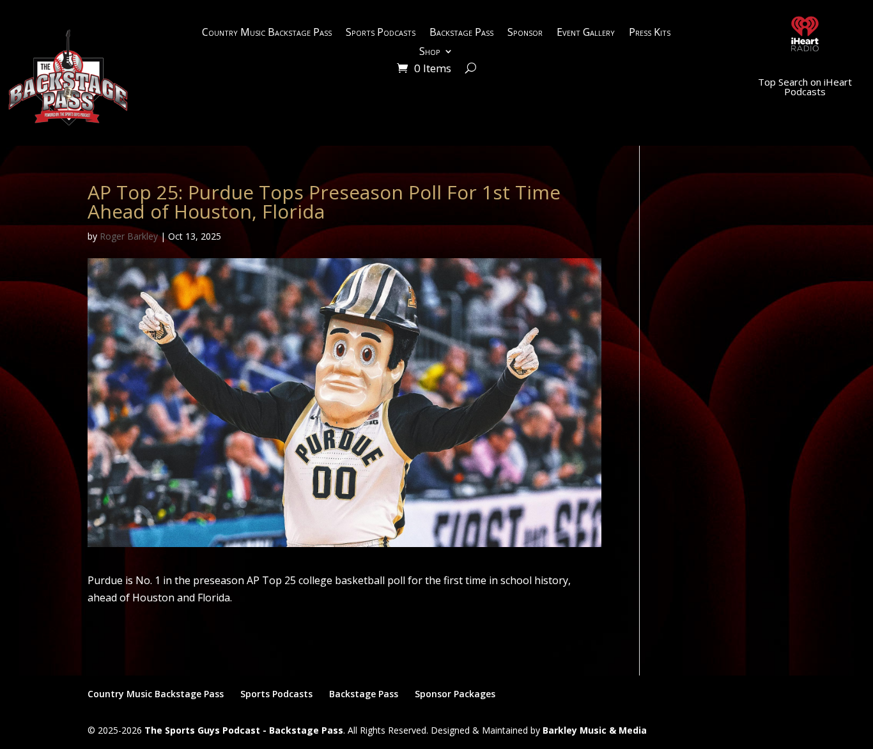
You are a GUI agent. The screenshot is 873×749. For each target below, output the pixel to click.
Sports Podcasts (380, 33)
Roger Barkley (129, 236)
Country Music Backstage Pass (267, 33)
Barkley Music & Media (595, 730)
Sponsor (525, 33)
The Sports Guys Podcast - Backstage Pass (243, 730)
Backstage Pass (461, 33)
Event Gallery (586, 33)
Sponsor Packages (455, 694)
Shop (429, 52)
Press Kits (649, 33)
